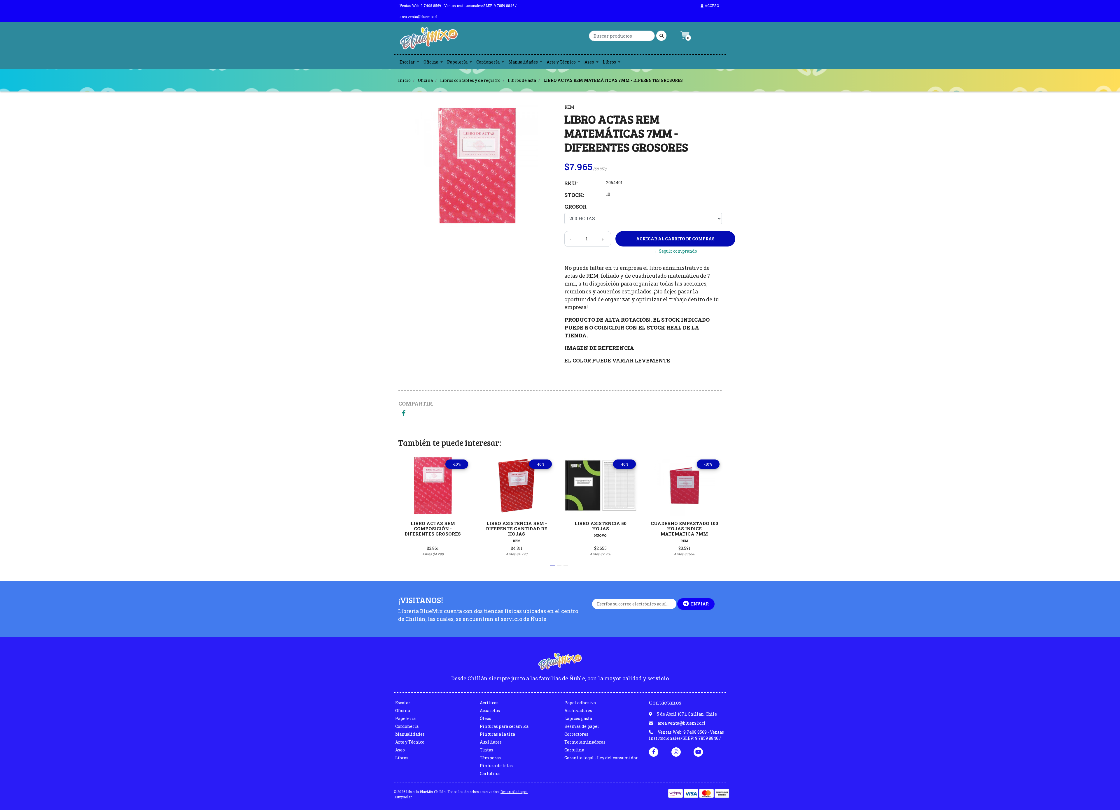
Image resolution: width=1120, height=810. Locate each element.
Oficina (431, 62)
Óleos (485, 718)
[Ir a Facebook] (653, 751)
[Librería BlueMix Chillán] (429, 40)
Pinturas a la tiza (497, 734)
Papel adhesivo (580, 702)
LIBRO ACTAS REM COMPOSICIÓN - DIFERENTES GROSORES (433, 528)
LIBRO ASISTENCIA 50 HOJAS (600, 525)
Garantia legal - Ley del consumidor (601, 757)
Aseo (589, 62)
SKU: (571, 183)
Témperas (490, 757)
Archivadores (578, 710)
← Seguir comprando (675, 251)
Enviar (700, 604)
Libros (609, 62)
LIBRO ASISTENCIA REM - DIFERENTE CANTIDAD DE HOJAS (516, 528)
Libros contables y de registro (470, 80)
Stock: (574, 194)
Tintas (486, 750)
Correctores (576, 734)
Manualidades (523, 62)
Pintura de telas (496, 765)
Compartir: (415, 403)
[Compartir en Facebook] (403, 413)
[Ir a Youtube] (698, 751)
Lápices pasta (578, 718)
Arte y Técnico (561, 62)
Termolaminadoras (585, 742)
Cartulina (490, 773)
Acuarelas (490, 710)
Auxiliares (491, 742)
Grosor (575, 206)
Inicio (404, 80)
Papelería (457, 62)
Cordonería (488, 62)
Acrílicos (489, 702)
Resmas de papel (581, 726)
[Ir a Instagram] (676, 751)
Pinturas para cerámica (504, 726)
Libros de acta (522, 80)
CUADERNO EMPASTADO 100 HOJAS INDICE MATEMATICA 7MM (684, 528)
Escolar (407, 62)
